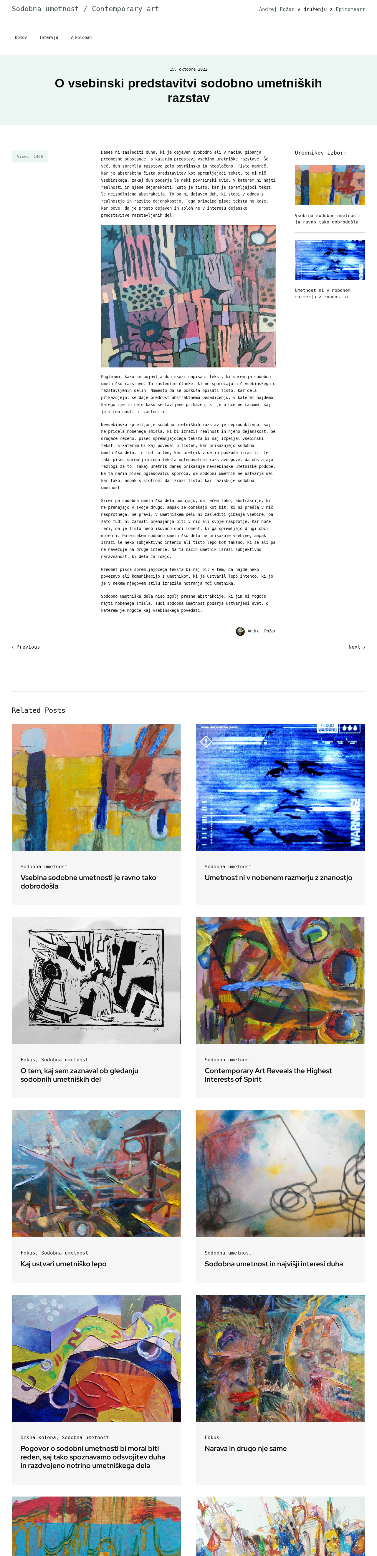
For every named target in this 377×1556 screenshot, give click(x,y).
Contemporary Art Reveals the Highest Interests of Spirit (268, 1075)
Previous (28, 647)
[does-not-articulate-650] (280, 919)
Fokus (28, 1060)
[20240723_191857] (280, 1499)
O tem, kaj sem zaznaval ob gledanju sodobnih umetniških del (79, 1075)
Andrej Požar (278, 9)
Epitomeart (350, 9)
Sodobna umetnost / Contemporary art (85, 9)
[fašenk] (280, 1297)
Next (355, 647)
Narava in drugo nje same (246, 1448)
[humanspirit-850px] (96, 1297)
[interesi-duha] (280, 1112)
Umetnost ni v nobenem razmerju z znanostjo (279, 877)
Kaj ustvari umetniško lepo (64, 1263)
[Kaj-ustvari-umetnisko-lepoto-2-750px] (96, 1112)
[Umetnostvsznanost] (330, 242)
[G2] (96, 919)
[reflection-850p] (330, 167)
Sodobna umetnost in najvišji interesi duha (274, 1263)
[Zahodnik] (96, 1499)
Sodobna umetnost (44, 866)
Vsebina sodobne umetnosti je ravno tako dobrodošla (88, 882)
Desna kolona (38, 1437)
